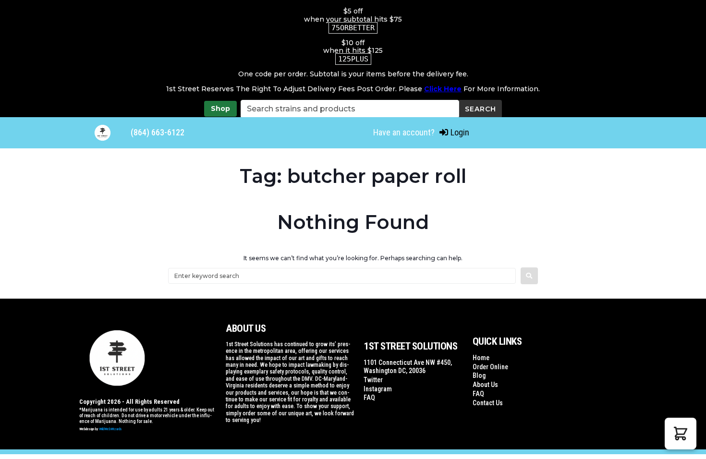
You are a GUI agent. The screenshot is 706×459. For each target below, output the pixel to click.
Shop (220, 108)
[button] (680, 433)
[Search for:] (342, 276)
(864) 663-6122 (157, 132)
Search (480, 109)
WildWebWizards (110, 429)
